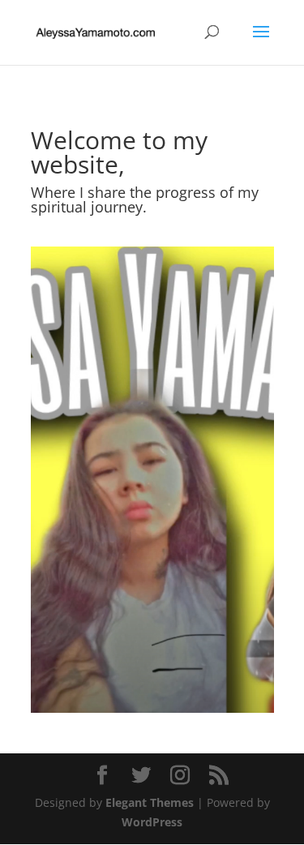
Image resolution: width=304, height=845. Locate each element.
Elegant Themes (149, 802)
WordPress (152, 822)
